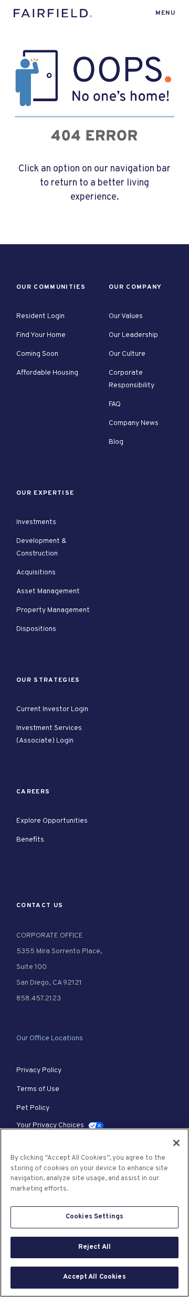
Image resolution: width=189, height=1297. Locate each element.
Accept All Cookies (94, 1277)
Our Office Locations (49, 1038)
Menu (165, 13)
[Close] (176, 1142)
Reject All (94, 1247)
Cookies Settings (94, 1217)
